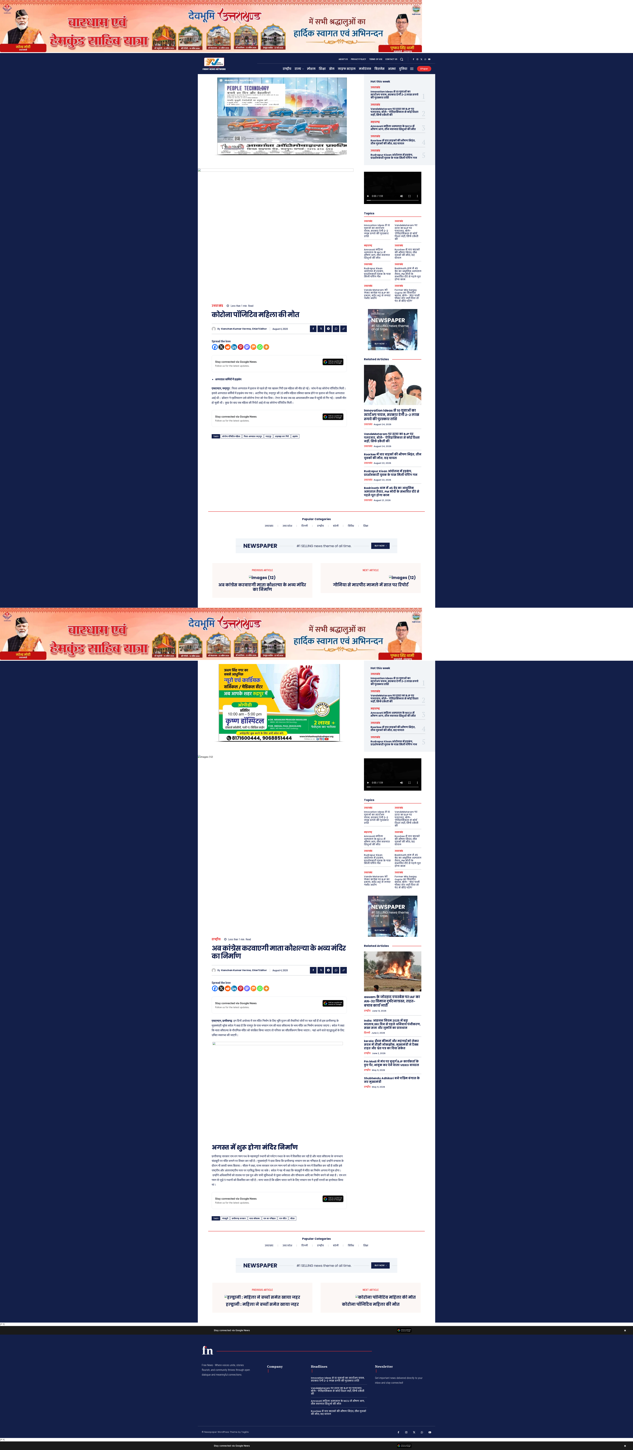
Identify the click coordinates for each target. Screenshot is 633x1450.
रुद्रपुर (268, 436)
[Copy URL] (343, 328)
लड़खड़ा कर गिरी (282, 436)
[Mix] (253, 347)
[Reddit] (228, 347)
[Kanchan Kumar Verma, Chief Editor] (214, 329)
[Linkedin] (234, 347)
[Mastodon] (247, 347)
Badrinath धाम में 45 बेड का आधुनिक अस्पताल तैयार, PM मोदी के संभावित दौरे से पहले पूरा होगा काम (408, 274)
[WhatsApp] (425, 59)
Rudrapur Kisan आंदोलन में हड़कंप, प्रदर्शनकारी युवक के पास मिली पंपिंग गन (394, 156)
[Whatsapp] (260, 347)
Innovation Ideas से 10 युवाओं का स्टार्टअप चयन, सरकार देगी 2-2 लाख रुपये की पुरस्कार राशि (394, 94)
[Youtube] (429, 59)
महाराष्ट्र (375, 122)
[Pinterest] (240, 347)
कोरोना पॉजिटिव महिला (231, 436)
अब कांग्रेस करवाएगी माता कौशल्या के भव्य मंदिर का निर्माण (262, 587)
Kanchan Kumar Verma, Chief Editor (244, 328)
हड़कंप (295, 436)
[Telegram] (328, 328)
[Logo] (207, 1350)
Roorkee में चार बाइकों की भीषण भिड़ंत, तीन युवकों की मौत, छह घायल (393, 142)
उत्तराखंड (217, 305)
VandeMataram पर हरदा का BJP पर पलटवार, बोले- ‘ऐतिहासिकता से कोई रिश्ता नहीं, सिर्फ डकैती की (394, 112)
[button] (402, 59)
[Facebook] (413, 59)
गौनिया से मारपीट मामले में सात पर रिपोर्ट (370, 585)
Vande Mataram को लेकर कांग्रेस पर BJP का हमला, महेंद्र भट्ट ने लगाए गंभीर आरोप (377, 294)
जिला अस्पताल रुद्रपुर (253, 436)
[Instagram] (417, 59)
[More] (266, 347)
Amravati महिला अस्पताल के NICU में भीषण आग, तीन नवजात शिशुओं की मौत (393, 127)
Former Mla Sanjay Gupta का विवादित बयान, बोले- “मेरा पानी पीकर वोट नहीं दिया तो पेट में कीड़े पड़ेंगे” (407, 295)
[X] (421, 59)
